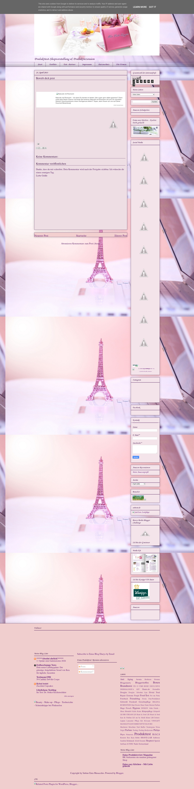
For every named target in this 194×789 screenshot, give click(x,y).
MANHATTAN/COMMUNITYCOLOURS (136, 724)
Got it (152, 7)
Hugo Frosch (125, 708)
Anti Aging (126, 679)
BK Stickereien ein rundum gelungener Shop (139, 758)
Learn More (140, 7)
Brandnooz (126, 686)
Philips (156, 730)
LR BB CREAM (126, 714)
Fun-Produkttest (154, 698)
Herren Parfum (154, 705)
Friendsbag (135, 698)
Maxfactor (124, 727)
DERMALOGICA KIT (130, 689)
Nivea (158, 727)
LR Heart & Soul (139, 714)
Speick (157, 740)
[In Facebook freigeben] (43, 148)
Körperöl (156, 711)
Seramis (142, 741)
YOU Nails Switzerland (138, 743)
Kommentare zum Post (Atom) (86, 243)
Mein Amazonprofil (140, 472)
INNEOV (144, 708)
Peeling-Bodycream (146, 730)
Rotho (137, 737)
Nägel (122, 730)
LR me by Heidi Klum (141, 717)
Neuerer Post (41, 235)
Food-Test (144, 695)
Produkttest (142, 733)
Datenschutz (103, 64)
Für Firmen (121, 64)
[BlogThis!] (39, 148)
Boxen (156, 682)
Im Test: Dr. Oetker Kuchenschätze (51, 692)
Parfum (128, 730)
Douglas (123, 692)
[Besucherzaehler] (138, 499)
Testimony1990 (43, 677)
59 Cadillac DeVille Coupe (48, 679)
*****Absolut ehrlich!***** (49, 658)
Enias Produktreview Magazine (138, 754)
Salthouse (156, 737)
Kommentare (86, 671)
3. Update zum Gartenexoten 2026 (51, 660)
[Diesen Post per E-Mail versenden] (37, 148)
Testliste (52, 64)
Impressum (86, 64)
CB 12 (135, 686)
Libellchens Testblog (46, 690)
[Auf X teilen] (41, 148)
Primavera (129, 734)
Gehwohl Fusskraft (128, 701)
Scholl (137, 741)
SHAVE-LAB (146, 737)
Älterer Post (120, 235)
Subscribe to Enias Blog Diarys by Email (95, 653)
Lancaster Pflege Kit (135, 720)
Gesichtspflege (145, 701)
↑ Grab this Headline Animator (145, 371)
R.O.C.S (156, 734)
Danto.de (146, 689)
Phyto (122, 734)
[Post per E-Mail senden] (37, 143)
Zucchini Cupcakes (44, 685)
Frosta (144, 698)
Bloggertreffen (142, 682)
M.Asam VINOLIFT (152, 720)
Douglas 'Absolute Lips (138, 692)
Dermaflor (156, 689)
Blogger (119, 772)
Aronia (139, 679)
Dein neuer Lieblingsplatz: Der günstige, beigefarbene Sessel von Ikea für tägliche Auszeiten (52, 670)
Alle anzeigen (69, 696)
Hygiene (136, 707)
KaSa (134, 711)
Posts (83, 666)
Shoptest (150, 740)
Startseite (81, 235)
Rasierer (123, 737)
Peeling (135, 730)
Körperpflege (147, 711)
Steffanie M (124, 744)
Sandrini (123, 741)
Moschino (132, 727)
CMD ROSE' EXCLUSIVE (149, 686)
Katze (139, 711)
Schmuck (130, 740)
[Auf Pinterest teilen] (45, 148)
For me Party (155, 695)
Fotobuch (124, 698)
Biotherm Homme (152, 679)
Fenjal (136, 695)
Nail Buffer (141, 727)
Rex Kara (130, 737)
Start (40, 64)
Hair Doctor (135, 705)
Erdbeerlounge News (46, 665)
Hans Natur (145, 705)
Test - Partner (69, 64)
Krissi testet (42, 683)
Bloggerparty (125, 682)
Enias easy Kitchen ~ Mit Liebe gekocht (138, 765)
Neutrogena (150, 727)
